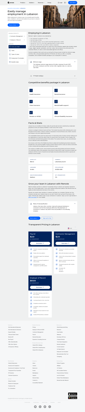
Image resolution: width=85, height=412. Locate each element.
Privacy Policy (27, 402)
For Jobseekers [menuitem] (11, 388)
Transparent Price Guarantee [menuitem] (14, 370)
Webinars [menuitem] (59, 334)
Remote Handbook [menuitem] (61, 344)
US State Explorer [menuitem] (61, 349)
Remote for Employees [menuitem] (13, 383)
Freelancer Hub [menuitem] (11, 386)
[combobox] (72, 228)
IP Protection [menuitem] (11, 373)
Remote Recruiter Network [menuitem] (63, 380)
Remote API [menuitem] (10, 337)
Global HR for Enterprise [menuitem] (38, 350)
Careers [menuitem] (34, 365)
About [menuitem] (34, 363)
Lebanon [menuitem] (22, 8)
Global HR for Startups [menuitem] (37, 345)
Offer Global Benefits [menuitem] (12, 341)
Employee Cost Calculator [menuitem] (62, 351)
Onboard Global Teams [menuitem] (13, 334)
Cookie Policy (36, 402)
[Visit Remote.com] (11, 3)
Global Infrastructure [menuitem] (12, 363)
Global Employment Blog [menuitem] (62, 327)
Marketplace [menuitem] (35, 373)
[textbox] (72, 228)
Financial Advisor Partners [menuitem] (62, 373)
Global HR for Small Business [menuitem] (39, 347)
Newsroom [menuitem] (35, 368)
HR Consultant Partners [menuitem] (62, 370)
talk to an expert (32, 197)
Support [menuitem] (34, 375)
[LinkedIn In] (40, 406)
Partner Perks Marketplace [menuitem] (63, 377)
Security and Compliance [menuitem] (13, 365)
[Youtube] (35, 406)
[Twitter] (45, 406)
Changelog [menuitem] (59, 356)
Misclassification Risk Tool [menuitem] (62, 354)
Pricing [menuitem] (34, 327)
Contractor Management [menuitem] (38, 332)
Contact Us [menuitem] (35, 380)
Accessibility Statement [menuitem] (38, 382)
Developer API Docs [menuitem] (61, 337)
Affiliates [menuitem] (59, 365)
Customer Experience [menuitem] (13, 375)
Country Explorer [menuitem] (13, 8)
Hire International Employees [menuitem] (14, 327)
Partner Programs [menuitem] (61, 363)
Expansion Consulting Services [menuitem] (39, 339)
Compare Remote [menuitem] (61, 339)
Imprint (59, 402)
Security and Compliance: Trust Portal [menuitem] (16, 368)
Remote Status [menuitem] (36, 377)
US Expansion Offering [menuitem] (13, 346)
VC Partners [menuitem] (59, 368)
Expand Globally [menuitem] (11, 332)
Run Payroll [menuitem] (10, 339)
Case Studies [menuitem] (60, 332)
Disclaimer (52, 402)
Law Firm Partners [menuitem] (61, 375)
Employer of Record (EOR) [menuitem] (38, 329)
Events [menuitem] (34, 370)
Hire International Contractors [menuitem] (14, 329)
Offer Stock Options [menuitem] (12, 344)
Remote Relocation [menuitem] (37, 337)
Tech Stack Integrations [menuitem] (62, 341)
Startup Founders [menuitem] (12, 381)
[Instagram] (49, 406)
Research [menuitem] (59, 329)
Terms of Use (44, 402)
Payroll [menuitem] (34, 334)
